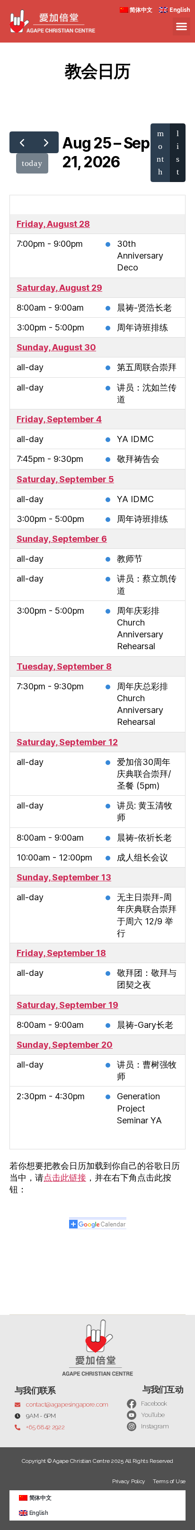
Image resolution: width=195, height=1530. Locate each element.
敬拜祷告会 (138, 459)
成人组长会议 (142, 857)
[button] (182, 26)
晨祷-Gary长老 (145, 1025)
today (32, 163)
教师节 (129, 559)
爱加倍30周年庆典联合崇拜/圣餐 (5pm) (144, 774)
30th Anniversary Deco (140, 255)
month (160, 152)
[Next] (46, 142)
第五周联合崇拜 (147, 367)
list (178, 152)
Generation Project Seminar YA (139, 1108)
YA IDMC (135, 439)
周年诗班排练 (142, 327)
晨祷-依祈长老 (144, 838)
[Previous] (21, 142)
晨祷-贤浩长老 (144, 308)
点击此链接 (65, 1178)
